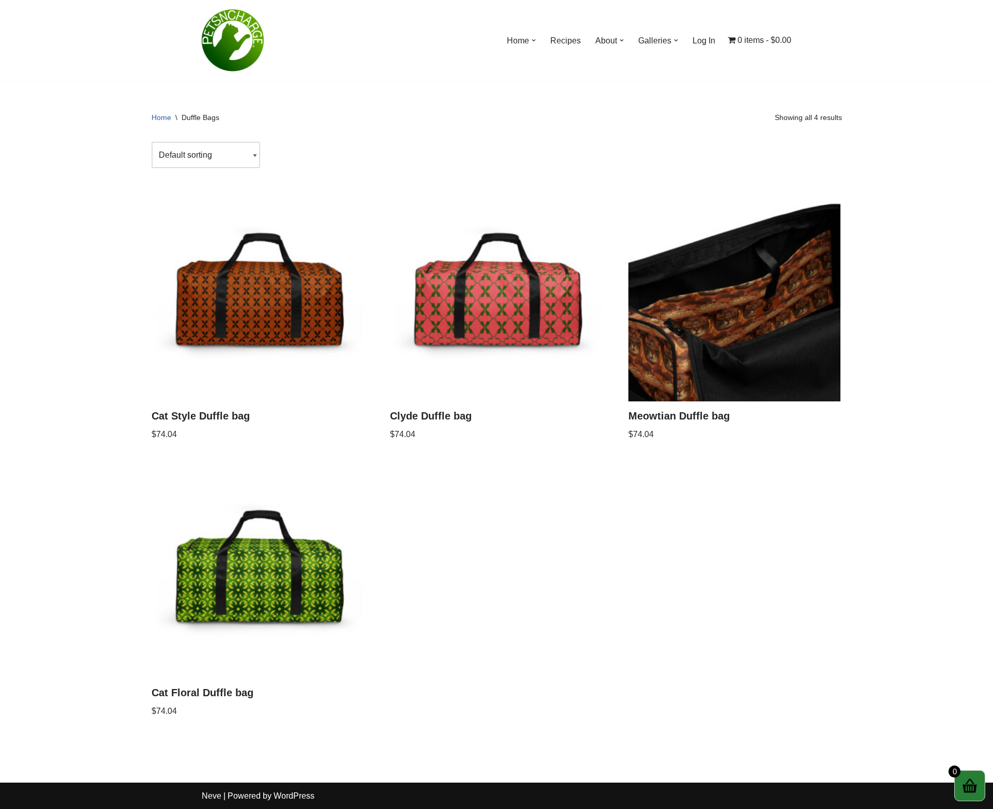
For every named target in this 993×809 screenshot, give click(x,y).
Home (161, 117)
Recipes (565, 40)
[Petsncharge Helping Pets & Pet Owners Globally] (233, 40)
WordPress (294, 795)
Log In (704, 40)
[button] (534, 40)
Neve (211, 795)
